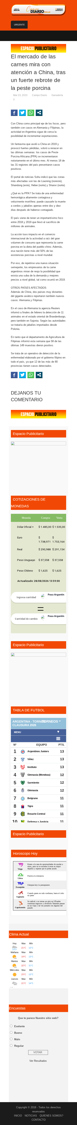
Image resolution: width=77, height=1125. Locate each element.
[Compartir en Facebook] (14, 113)
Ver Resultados (38, 1060)
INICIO (18, 1115)
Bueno (18, 1032)
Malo (17, 1039)
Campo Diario (39, 95)
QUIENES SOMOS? (51, 1115)
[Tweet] (22, 113)
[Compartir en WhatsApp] (30, 113)
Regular (19, 1045)
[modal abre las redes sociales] (39, 113)
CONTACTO (39, 1119)
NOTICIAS (31, 1115)
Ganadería (57, 95)
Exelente (19, 1026)
